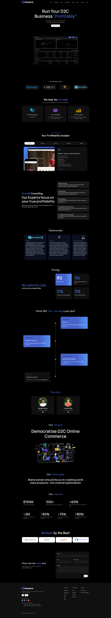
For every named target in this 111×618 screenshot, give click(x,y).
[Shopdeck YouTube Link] (26, 600)
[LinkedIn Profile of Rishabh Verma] (43, 412)
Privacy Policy (83, 590)
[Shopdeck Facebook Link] (24, 600)
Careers (73, 594)
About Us (74, 592)
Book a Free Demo (55, 25)
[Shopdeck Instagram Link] (28, 600)
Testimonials (66, 592)
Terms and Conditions (85, 592)
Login (65, 598)
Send (86, 575)
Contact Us (74, 596)
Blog (65, 596)
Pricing (65, 594)
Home (73, 590)
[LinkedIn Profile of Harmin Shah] (68, 412)
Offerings (65, 590)
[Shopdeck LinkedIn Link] (22, 600)
